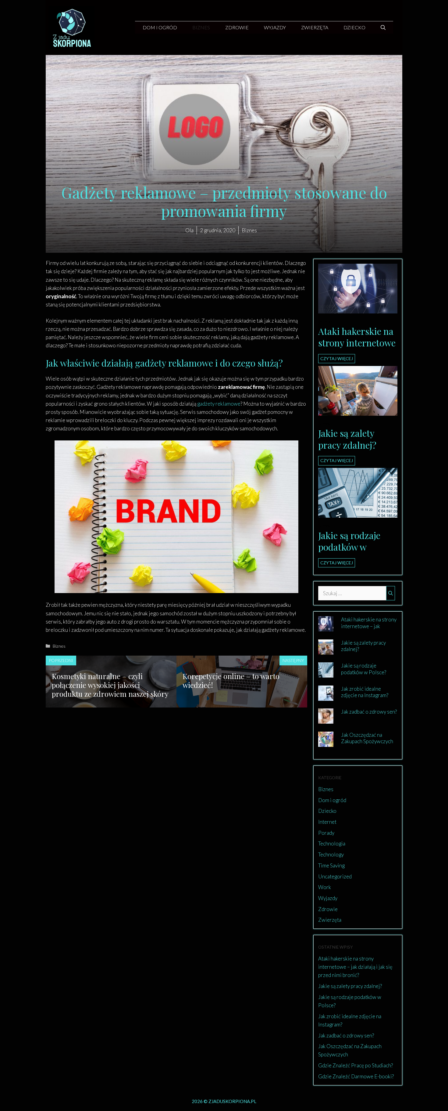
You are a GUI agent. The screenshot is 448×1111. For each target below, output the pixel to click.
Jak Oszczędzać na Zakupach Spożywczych (367, 738)
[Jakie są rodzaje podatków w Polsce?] (358, 513)
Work (324, 887)
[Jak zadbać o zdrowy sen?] (325, 719)
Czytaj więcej (336, 358)
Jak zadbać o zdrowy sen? (369, 711)
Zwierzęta (314, 27)
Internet (325, 321)
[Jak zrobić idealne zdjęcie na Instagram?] (325, 696)
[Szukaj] (390, 593)
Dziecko (354, 27)
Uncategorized (335, 876)
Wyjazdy (275, 27)
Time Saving (331, 865)
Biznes (201, 27)
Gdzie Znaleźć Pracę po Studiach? (355, 1065)
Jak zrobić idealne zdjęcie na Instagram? (364, 692)
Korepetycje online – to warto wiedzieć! (231, 680)
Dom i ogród (160, 27)
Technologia (331, 843)
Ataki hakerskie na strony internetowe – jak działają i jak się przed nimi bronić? (368, 629)
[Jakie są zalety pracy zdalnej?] (358, 411)
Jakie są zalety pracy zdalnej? (347, 439)
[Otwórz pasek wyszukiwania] (383, 27)
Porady (326, 833)
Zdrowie (237, 27)
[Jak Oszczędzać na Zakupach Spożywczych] (325, 743)
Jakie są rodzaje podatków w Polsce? (349, 547)
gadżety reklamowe (218, 403)
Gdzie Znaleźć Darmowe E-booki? (356, 1076)
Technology (331, 854)
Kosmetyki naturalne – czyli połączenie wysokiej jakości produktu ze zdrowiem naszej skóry (110, 685)
